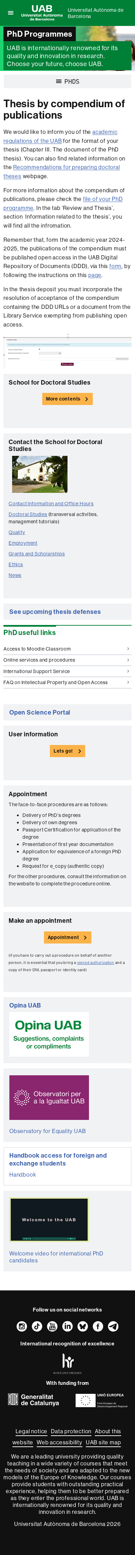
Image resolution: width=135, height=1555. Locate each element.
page (94, 275)
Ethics (16, 564)
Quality (17, 532)
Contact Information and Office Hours (51, 503)
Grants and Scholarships (37, 554)
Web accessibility (59, 1442)
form (115, 266)
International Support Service (36, 671)
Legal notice (32, 1431)
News (15, 575)
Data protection (71, 1431)
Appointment (63, 937)
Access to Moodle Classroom (37, 649)
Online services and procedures (39, 660)
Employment (23, 543)
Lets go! (63, 751)
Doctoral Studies (28, 514)
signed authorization (95, 962)
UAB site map (103, 1442)
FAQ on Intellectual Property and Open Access (55, 682)
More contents (63, 399)
